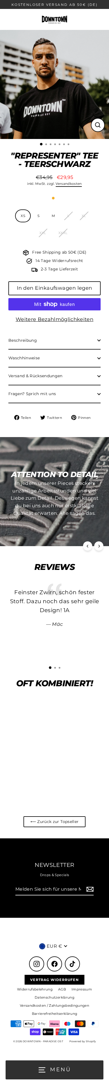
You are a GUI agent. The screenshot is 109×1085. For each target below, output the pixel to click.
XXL (42, 233)
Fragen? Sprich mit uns (32, 393)
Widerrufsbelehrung (35, 989)
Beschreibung (22, 340)
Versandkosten (69, 184)
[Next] (98, 546)
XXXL (62, 233)
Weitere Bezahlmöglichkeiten (54, 319)
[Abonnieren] (89, 889)
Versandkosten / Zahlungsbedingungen (54, 1005)
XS (23, 216)
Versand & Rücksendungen (35, 376)
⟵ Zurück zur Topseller (54, 821)
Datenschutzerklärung (54, 997)
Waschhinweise (24, 358)
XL (84, 216)
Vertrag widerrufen (54, 980)
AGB (62, 989)
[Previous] (87, 546)
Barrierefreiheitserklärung (54, 1013)
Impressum (82, 989)
